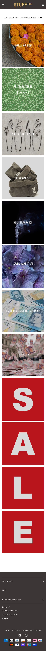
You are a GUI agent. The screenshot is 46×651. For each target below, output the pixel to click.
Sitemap (5, 618)
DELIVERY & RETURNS (9, 615)
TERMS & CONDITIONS (10, 611)
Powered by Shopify (31, 631)
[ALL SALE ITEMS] (23, 399)
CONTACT (6, 607)
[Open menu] (5, 4)
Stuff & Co (11, 631)
